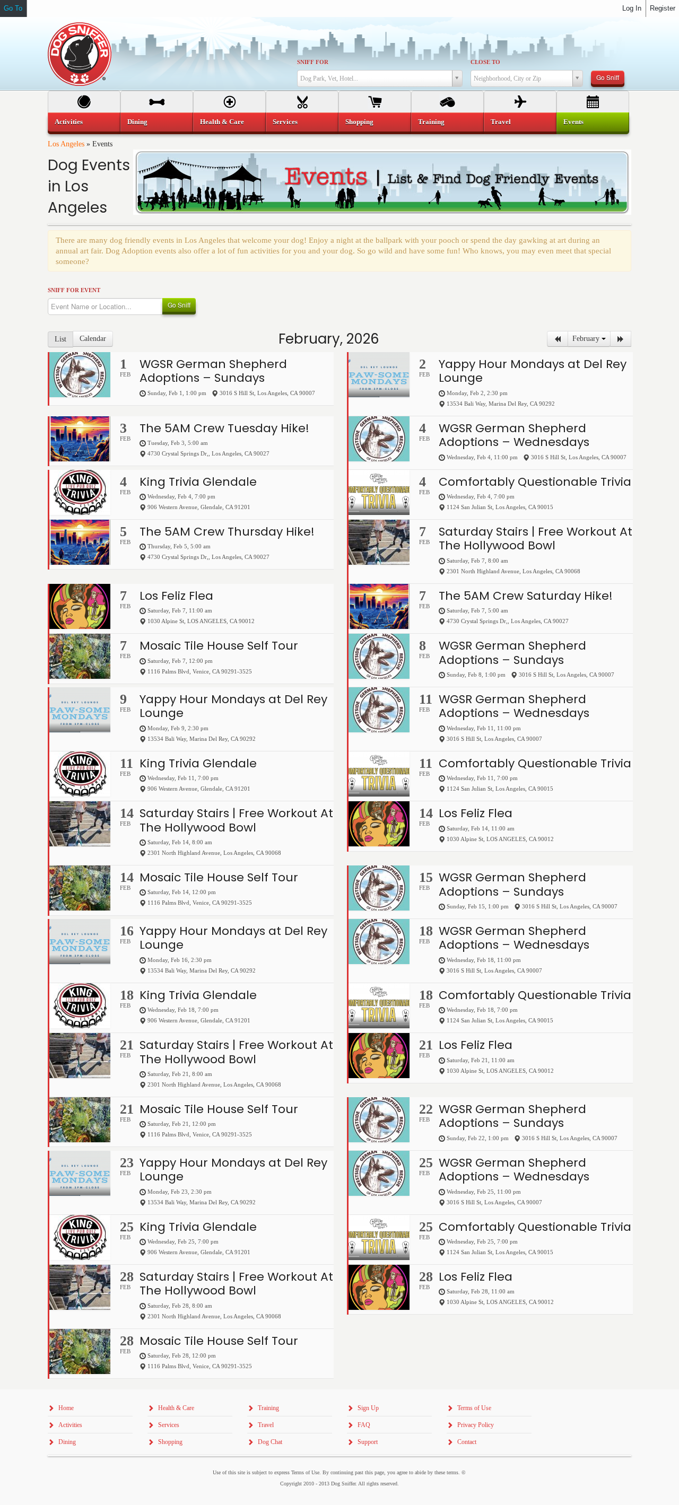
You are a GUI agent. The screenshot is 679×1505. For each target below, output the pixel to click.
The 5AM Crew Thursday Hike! (227, 531)
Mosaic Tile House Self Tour (219, 645)
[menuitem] (84, 122)
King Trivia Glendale (198, 482)
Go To (13, 8)
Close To (485, 62)
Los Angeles (66, 144)
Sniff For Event (74, 290)
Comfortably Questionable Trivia (535, 482)
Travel (501, 122)
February (587, 339)
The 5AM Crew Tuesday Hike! (224, 428)
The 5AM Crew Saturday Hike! (526, 596)
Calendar (93, 339)
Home (66, 1408)
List (60, 339)
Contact (466, 1442)
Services (285, 122)
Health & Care (222, 122)
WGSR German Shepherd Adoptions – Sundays (213, 371)
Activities (69, 122)
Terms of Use (474, 1408)
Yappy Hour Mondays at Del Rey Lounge (532, 371)
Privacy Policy (475, 1425)
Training (431, 122)
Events (573, 122)
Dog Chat (270, 1442)
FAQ (364, 1425)
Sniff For (312, 62)
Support (368, 1442)
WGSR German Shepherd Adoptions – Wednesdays (514, 435)
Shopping (359, 122)
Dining (137, 122)
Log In (631, 8)
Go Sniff (607, 77)
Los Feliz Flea (176, 596)
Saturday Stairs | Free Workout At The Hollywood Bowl (535, 538)
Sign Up (368, 1408)
